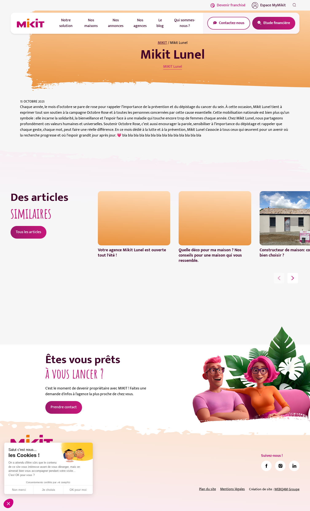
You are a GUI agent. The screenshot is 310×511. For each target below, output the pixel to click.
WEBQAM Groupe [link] (286, 489)
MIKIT (162, 43)
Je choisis (48, 489)
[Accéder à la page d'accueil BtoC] (31, 23)
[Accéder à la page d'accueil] (32, 442)
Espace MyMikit (273, 5)
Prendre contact (64, 407)
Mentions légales (232, 489)
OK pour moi (78, 489)
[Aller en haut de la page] (294, 501)
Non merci (19, 489)
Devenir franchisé (231, 5)
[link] (266, 466)
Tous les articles (28, 232)
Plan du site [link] (207, 489)
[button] (8, 503)
